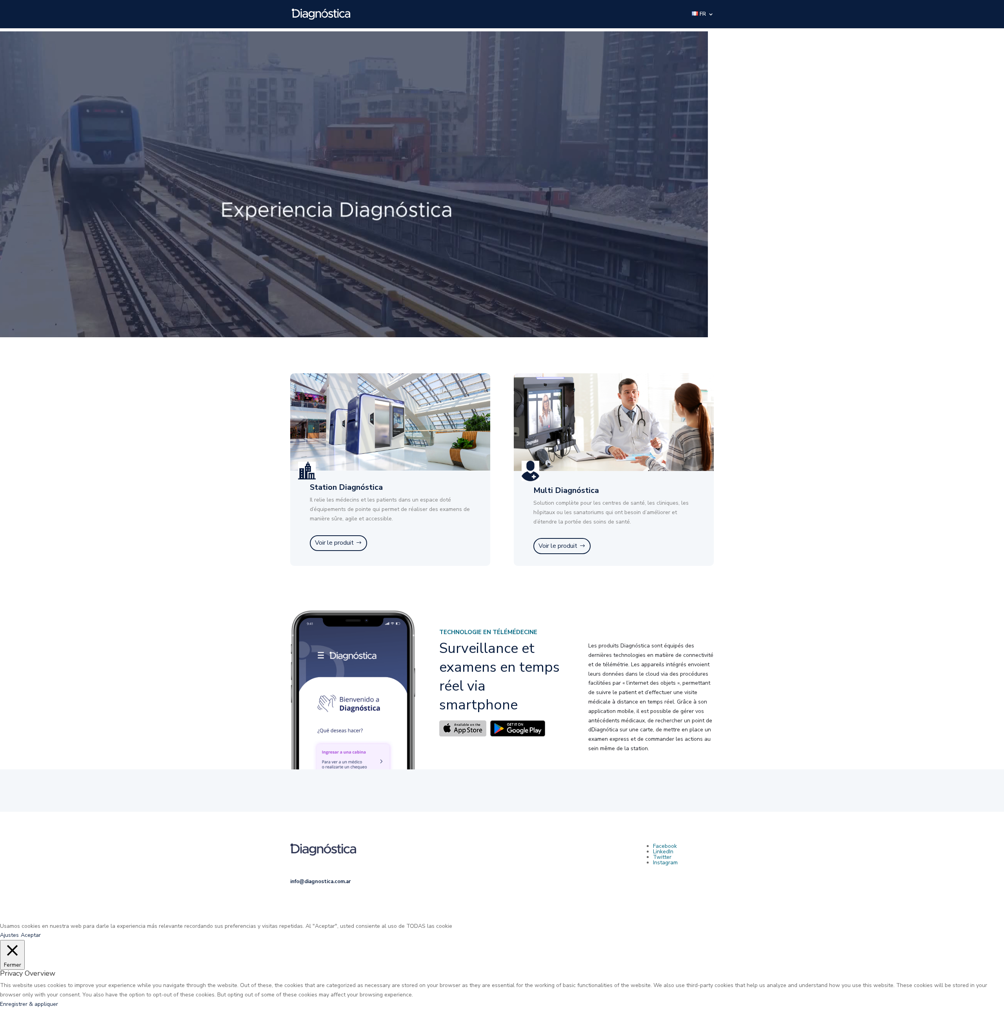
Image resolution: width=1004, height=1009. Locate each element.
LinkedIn (663, 851)
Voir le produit (334, 542)
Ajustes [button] (9, 935)
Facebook (665, 846)
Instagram (665, 862)
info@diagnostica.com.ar (320, 881)
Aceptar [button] (31, 935)
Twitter (662, 857)
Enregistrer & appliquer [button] (29, 1004)
